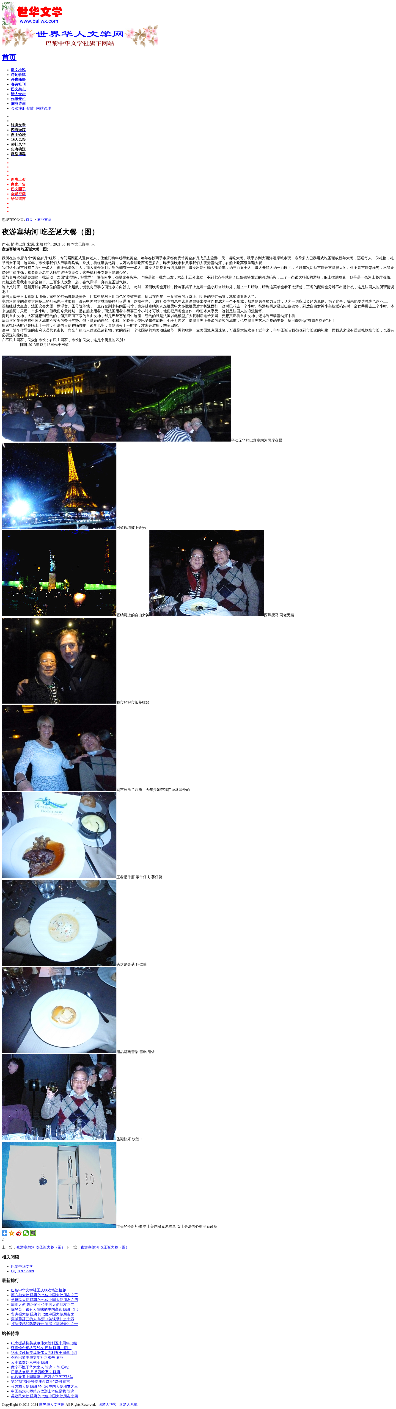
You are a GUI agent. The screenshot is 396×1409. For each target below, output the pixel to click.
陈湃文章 (44, 219)
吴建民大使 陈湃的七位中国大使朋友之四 (44, 1300)
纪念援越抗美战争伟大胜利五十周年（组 (44, 1343)
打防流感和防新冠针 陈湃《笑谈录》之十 (44, 1324)
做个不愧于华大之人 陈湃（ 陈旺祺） (41, 1367)
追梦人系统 (128, 1404)
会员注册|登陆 (22, 108)
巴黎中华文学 (22, 1266)
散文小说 (18, 70)
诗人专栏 (18, 94)
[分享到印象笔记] (33, 1233)
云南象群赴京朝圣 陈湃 (30, 1362)
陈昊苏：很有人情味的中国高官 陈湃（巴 (44, 1309)
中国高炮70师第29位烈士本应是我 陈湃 (42, 1391)
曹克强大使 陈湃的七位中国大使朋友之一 (44, 1314)
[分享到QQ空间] (12, 1233)
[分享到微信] (26, 1233)
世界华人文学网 (52, 1404)
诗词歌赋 (18, 75)
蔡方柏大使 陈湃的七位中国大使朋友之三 (44, 1295)
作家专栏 (18, 99)
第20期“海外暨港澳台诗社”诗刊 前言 (40, 1382)
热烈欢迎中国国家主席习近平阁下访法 (42, 1377)
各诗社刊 (18, 84)
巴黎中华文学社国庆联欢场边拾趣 (38, 1290)
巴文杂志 (18, 89)
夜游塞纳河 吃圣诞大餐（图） (40, 1247)
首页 (9, 57)
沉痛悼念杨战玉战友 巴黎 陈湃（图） (41, 1348)
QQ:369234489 (22, 1271)
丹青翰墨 (18, 79)
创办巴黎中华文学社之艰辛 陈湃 (37, 1357)
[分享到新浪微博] (19, 1233)
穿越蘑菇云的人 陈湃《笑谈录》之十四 (42, 1319)
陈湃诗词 (18, 103)
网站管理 (43, 108)
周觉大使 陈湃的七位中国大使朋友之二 (42, 1305)
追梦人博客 (107, 1404)
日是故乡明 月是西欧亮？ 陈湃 (35, 1372)
